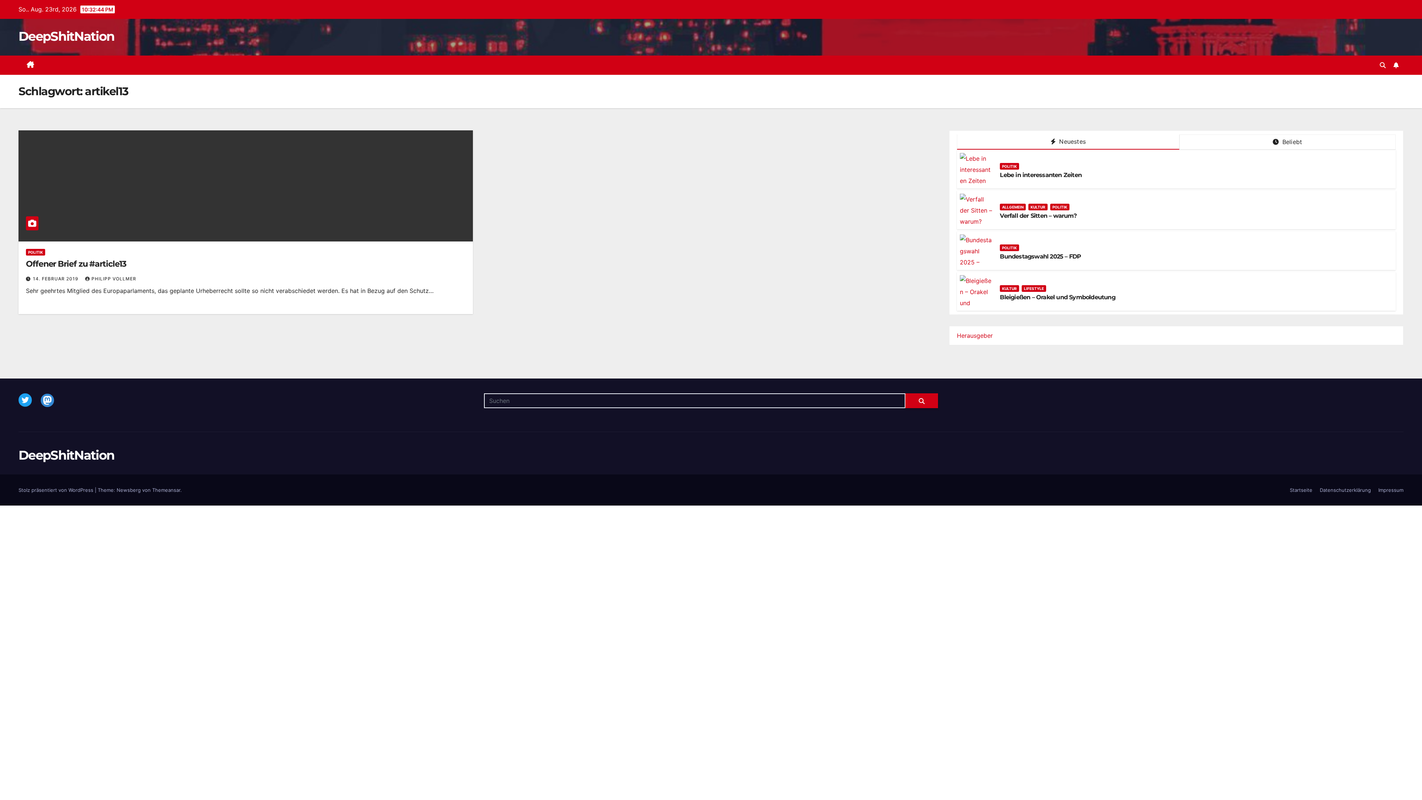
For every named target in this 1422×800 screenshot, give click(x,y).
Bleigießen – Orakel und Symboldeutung (1057, 297)
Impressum (1390, 490)
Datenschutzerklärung (1345, 490)
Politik (35, 252)
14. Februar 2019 (56, 278)
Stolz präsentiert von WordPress (57, 490)
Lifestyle (1034, 288)
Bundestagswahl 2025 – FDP (1040, 256)
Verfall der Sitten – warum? (1038, 215)
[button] (1383, 65)
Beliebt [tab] (1291, 142)
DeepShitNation (66, 36)
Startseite (1301, 490)
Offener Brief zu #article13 (76, 264)
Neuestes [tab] (1071, 141)
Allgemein (1013, 207)
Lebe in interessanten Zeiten (1041, 175)
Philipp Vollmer (113, 278)
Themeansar (166, 490)
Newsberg (129, 490)
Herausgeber (975, 335)
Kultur (1038, 207)
